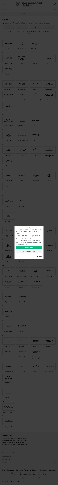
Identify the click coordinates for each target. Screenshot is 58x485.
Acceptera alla (29, 247)
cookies (18, 231)
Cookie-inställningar (29, 251)
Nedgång (39, 256)
